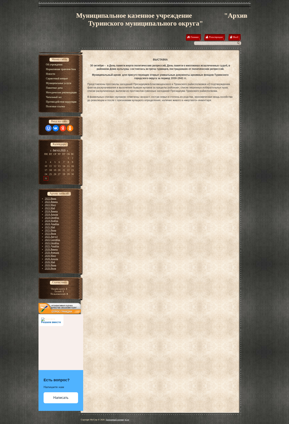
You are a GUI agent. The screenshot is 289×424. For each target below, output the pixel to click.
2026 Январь (51, 249)
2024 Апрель (51, 214)
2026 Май (50, 262)
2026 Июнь (50, 265)
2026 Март (50, 255)
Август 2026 (59, 150)
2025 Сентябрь (52, 239)
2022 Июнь (50, 198)
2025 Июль (50, 233)
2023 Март (50, 205)
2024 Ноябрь (51, 220)
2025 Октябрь (52, 243)
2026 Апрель (51, 258)
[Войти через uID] (48, 128)
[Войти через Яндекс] (63, 128)
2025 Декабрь (52, 246)
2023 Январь (51, 201)
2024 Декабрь (52, 224)
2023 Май (50, 208)
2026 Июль (50, 268)
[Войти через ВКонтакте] (55, 128)
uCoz (127, 419)
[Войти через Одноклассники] (70, 128)
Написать (60, 397)
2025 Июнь (50, 230)
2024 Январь (51, 211)
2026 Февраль (52, 252)
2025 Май (50, 227)
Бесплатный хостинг (115, 419)
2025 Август (51, 236)
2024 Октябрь (52, 217)
